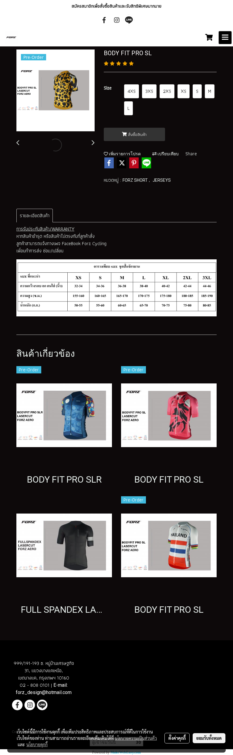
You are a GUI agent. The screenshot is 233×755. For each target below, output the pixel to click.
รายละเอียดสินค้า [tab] (34, 215)
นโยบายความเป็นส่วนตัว (136, 738)
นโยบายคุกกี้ (37, 744)
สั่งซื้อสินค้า (137, 134)
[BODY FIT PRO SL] (55, 91)
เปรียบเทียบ (168, 153)
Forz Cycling (94, 243)
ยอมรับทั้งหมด (209, 738)
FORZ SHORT (136, 180)
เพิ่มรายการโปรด (124, 153)
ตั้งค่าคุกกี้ (177, 738)
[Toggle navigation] (225, 37)
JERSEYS (162, 180)
